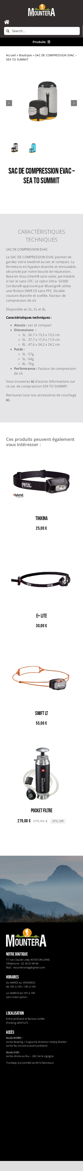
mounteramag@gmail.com (29, 967)
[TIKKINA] (41, 453)
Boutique (25, 55)
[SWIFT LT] (41, 648)
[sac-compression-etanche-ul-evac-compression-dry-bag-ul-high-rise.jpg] (41, 103)
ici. (8, 400)
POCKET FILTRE (41, 811)
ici (33, 381)
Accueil (11, 55)
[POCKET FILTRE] (41, 745)
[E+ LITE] (41, 550)
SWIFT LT (41, 713)
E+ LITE (41, 616)
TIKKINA (41, 518)
